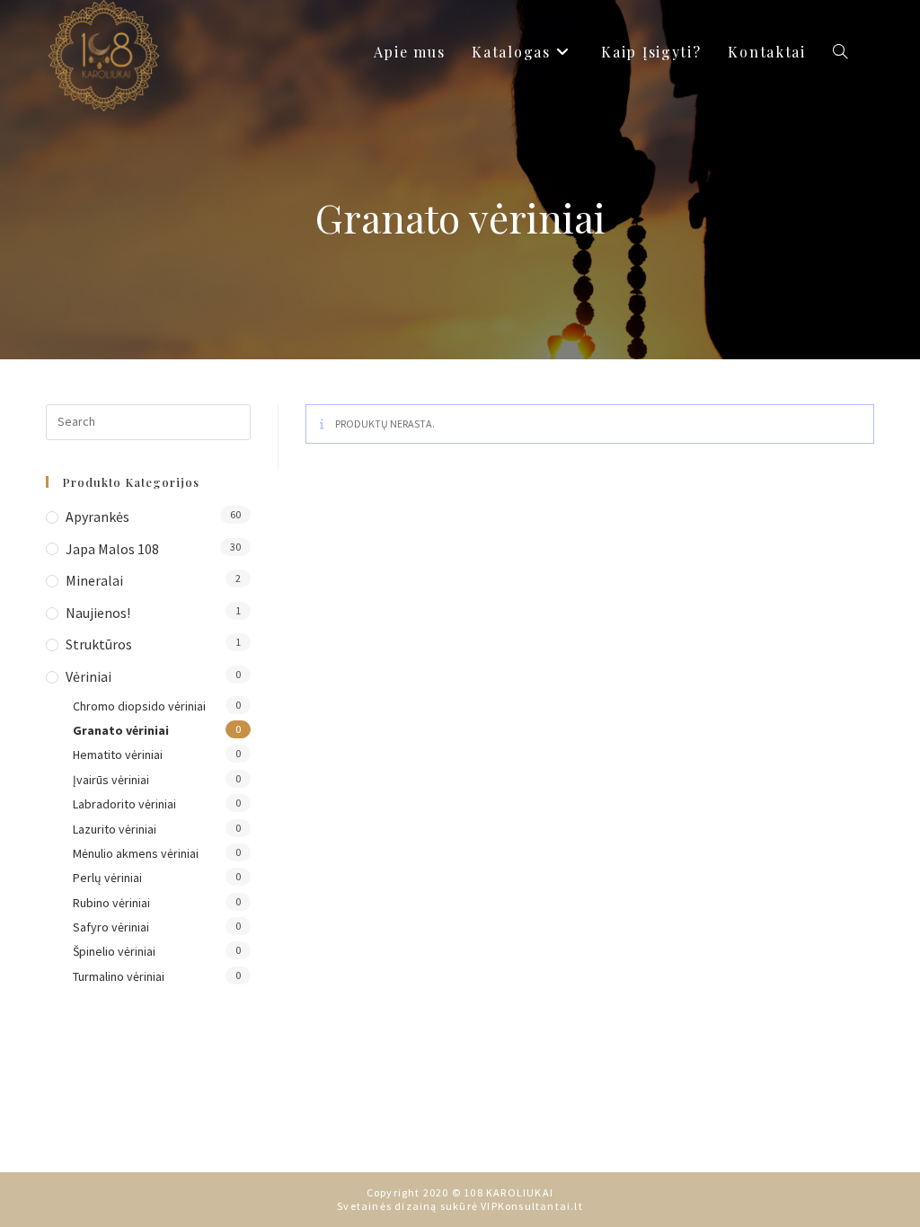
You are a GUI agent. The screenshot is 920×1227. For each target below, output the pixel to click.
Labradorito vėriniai (124, 804)
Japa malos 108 (112, 549)
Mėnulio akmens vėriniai (136, 853)
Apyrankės (97, 516)
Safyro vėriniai (111, 927)
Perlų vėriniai (107, 877)
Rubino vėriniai (111, 903)
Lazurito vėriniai (114, 829)
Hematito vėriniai (118, 754)
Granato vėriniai (121, 730)
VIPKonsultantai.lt (532, 1206)
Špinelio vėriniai (114, 951)
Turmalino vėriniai (118, 976)
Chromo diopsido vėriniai (139, 706)
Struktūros (99, 644)
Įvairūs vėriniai (111, 780)
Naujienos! (98, 613)
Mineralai (94, 580)
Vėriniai (88, 676)
